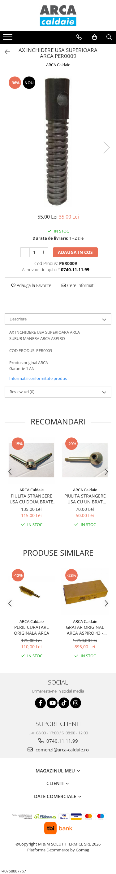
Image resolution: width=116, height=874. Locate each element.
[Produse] (8, 38)
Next (106, 147)
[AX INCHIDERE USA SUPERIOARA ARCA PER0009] (58, 141)
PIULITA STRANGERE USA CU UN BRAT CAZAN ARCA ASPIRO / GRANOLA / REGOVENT (85, 499)
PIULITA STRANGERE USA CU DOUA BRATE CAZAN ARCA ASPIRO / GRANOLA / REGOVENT (31, 499)
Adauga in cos (75, 252)
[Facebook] (40, 703)
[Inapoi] (4, 52)
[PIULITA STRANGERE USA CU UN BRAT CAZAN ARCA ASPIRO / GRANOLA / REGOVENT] (85, 460)
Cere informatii (81, 285)
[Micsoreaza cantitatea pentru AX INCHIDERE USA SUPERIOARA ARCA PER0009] (25, 252)
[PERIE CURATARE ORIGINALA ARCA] (31, 591)
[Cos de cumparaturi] (94, 37)
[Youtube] (52, 703)
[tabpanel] (58, 141)
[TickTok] (63, 703)
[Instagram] (75, 703)
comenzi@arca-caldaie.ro (61, 749)
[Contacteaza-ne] (79, 37)
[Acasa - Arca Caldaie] (58, 15)
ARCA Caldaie (58, 64)
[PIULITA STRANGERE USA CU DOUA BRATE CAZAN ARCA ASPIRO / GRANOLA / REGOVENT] (31, 460)
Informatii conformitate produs (38, 378)
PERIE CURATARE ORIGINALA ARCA (31, 630)
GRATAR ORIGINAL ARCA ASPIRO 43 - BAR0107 (85, 630)
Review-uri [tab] (22, 391)
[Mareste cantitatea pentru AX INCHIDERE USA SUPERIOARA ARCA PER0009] (43, 252)
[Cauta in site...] (109, 37)
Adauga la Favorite (33, 285)
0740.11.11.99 (61, 741)
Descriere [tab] (18, 319)
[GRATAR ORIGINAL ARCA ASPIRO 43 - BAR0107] (85, 591)
